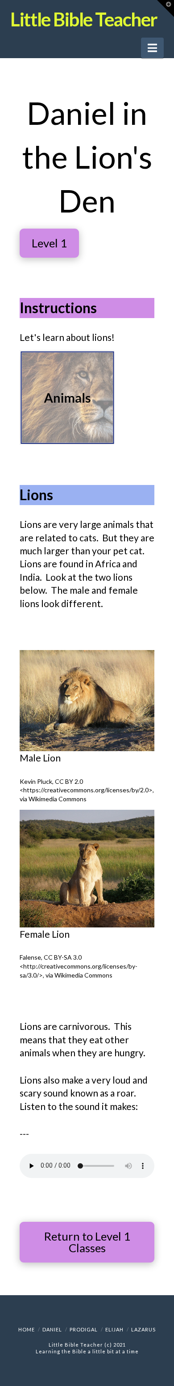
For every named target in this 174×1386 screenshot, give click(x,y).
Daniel (52, 1329)
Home (26, 1329)
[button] (152, 48)
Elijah (114, 1329)
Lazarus (143, 1329)
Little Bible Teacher (83, 19)
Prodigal (84, 1329)
